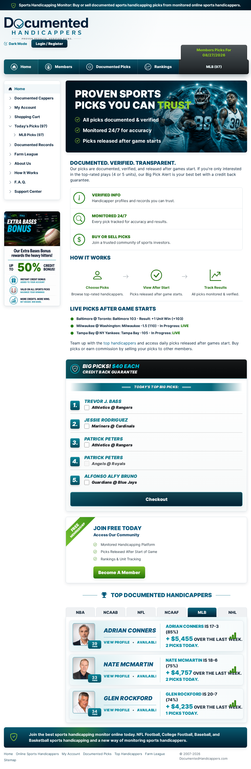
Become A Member (119, 572)
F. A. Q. (20, 182)
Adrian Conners (130, 630)
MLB (202, 612)
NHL (232, 612)
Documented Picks (113, 66)
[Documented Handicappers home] (67, 25)
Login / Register (49, 43)
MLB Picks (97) (31, 135)
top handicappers (119, 343)
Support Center (28, 191)
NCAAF (172, 612)
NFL (141, 612)
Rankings (163, 66)
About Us (22, 163)
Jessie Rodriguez (106, 420)
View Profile (117, 642)
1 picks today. (182, 713)
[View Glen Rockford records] (233, 703)
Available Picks (153, 642)
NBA (80, 612)
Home (26, 66)
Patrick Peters (103, 438)
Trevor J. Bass (102, 401)
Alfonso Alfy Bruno (110, 476)
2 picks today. (182, 645)
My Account (25, 107)
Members (63, 66)
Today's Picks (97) (30, 126)
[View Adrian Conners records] (233, 636)
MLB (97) (214, 67)
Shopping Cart (27, 116)
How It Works (26, 172)
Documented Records (33, 144)
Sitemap (10, 760)
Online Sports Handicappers (37, 754)
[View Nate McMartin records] (233, 670)
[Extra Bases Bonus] (32, 258)
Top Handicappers (128, 754)
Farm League (26, 154)
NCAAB (110, 612)
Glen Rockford (128, 698)
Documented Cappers (33, 98)
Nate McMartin (128, 664)
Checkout (156, 499)
